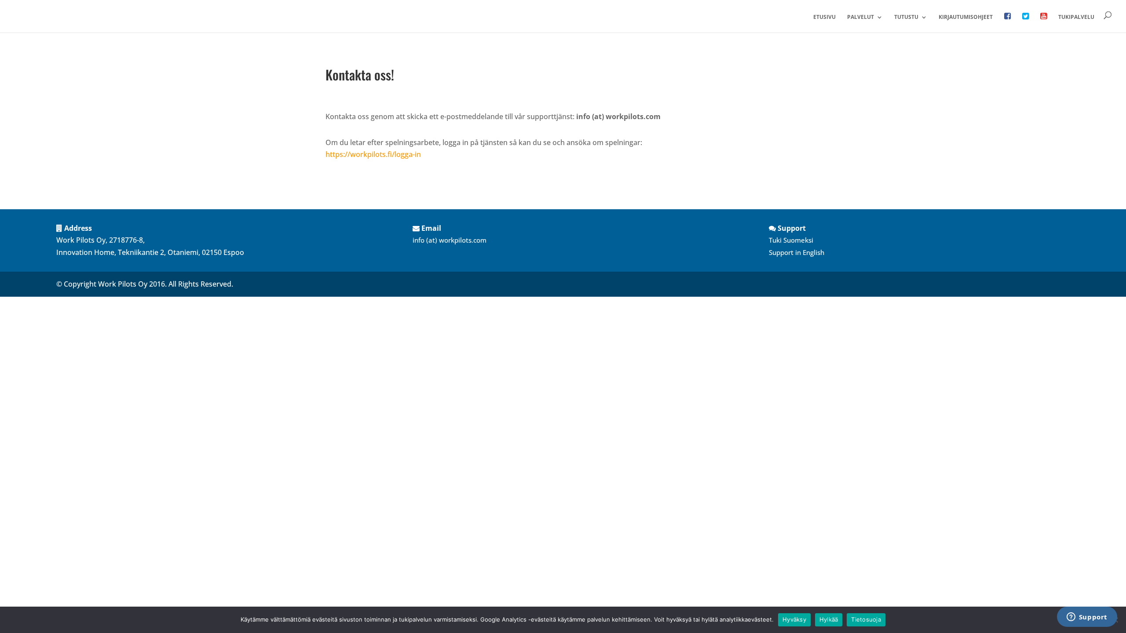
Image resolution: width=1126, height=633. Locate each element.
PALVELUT (860, 17)
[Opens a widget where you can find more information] (1087, 618)
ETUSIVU (824, 17)
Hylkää (828, 619)
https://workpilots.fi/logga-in (373, 154)
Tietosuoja (866, 619)
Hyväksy (794, 619)
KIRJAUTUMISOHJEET (966, 17)
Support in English (796, 252)
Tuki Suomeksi (791, 240)
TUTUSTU (906, 17)
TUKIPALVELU (1076, 17)
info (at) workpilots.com (449, 240)
